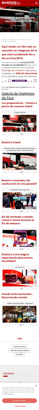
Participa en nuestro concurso (18, 70)
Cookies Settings (20, 406)
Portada (5, 39)
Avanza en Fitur (19, 347)
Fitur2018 (19, 354)
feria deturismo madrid (19, 350)
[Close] (36, 386)
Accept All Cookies (19, 401)
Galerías (19, 13)
